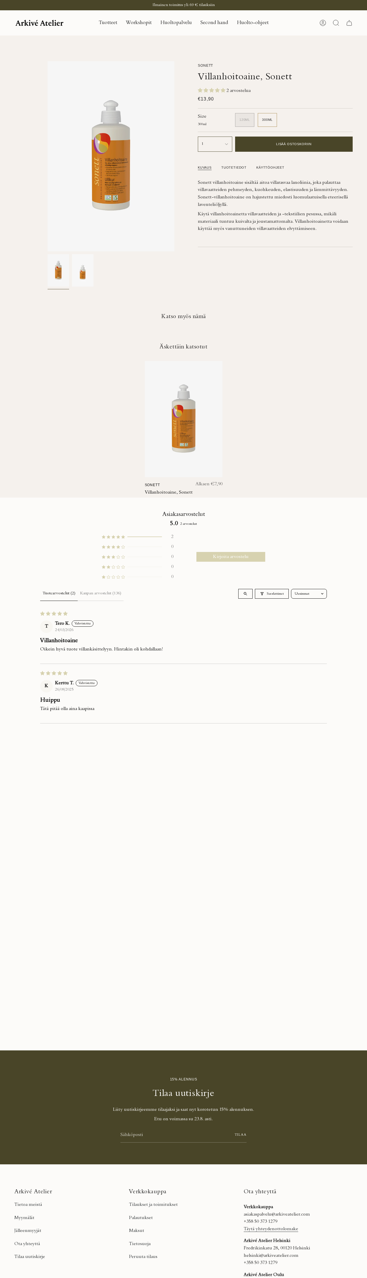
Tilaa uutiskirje (29, 1257)
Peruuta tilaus (143, 1257)
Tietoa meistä (28, 1204)
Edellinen (47, 156)
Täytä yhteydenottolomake (271, 1229)
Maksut (136, 1230)
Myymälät (24, 1218)
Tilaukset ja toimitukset (153, 1204)
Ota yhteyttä (27, 1244)
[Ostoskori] (349, 23)
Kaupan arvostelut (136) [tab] (100, 593)
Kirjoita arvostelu (231, 557)
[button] (108, 23)
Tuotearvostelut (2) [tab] (58, 593)
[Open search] (245, 594)
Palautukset (141, 1218)
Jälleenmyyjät (27, 1230)
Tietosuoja (140, 1244)
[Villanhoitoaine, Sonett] (183, 419)
